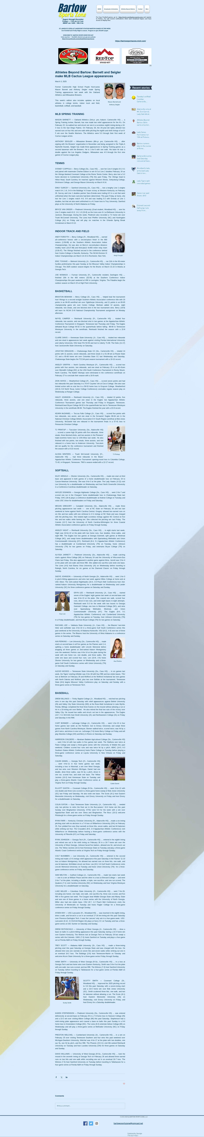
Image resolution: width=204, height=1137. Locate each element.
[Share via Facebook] (56, 1077)
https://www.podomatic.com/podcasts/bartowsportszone (78, 39)
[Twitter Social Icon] (91, 1123)
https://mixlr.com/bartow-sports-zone (131, 17)
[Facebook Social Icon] (85, 1123)
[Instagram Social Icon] (97, 1123)
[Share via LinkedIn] (67, 1077)
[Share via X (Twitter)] (61, 1077)
